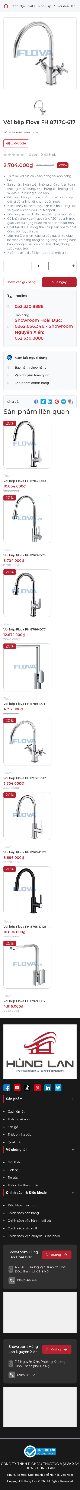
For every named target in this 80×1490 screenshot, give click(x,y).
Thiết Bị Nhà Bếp (38, 6)
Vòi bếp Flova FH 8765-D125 (25, 852)
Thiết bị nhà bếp (19, 1135)
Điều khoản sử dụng (23, 1205)
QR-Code (18, 143)
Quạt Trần (15, 1142)
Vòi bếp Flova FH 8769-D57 (24, 1001)
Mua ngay (59, 282)
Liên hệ (13, 1170)
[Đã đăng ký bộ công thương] (40, 1451)
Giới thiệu (15, 1162)
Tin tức (13, 1178)
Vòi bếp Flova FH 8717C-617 (24, 778)
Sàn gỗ (13, 1127)
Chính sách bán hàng (23, 1213)
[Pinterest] (37, 1087)
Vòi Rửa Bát (66, 6)
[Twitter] (58, 1087)
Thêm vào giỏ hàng (21, 282)
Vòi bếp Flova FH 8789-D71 (24, 704)
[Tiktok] (27, 1087)
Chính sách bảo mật (22, 1228)
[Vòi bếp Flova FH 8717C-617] (40, 57)
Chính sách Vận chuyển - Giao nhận (34, 1236)
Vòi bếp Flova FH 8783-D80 (24, 481)
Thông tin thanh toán (23, 1185)
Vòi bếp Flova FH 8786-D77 (24, 629)
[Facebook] (6, 1087)
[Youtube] (17, 1087)
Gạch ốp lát (16, 1112)
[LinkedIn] (47, 1087)
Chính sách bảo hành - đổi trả (29, 1221)
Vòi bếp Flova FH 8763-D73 (24, 555)
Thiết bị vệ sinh (19, 1119)
